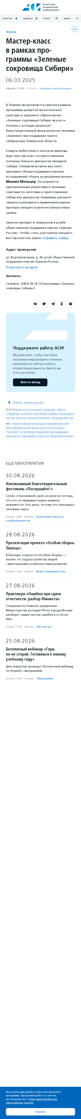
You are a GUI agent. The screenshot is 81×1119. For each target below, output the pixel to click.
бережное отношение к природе (34, 409)
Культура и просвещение (56, 88)
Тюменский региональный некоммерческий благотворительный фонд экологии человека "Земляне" (37, 428)
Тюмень (17, 402)
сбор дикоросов (62, 418)
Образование (45, 678)
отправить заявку (55, 238)
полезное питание (38, 418)
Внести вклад (30, 382)
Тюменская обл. (34, 402)
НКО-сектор (43, 626)
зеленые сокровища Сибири (39, 413)
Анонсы (11, 31)
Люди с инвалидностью (50, 571)
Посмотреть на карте (22, 267)
